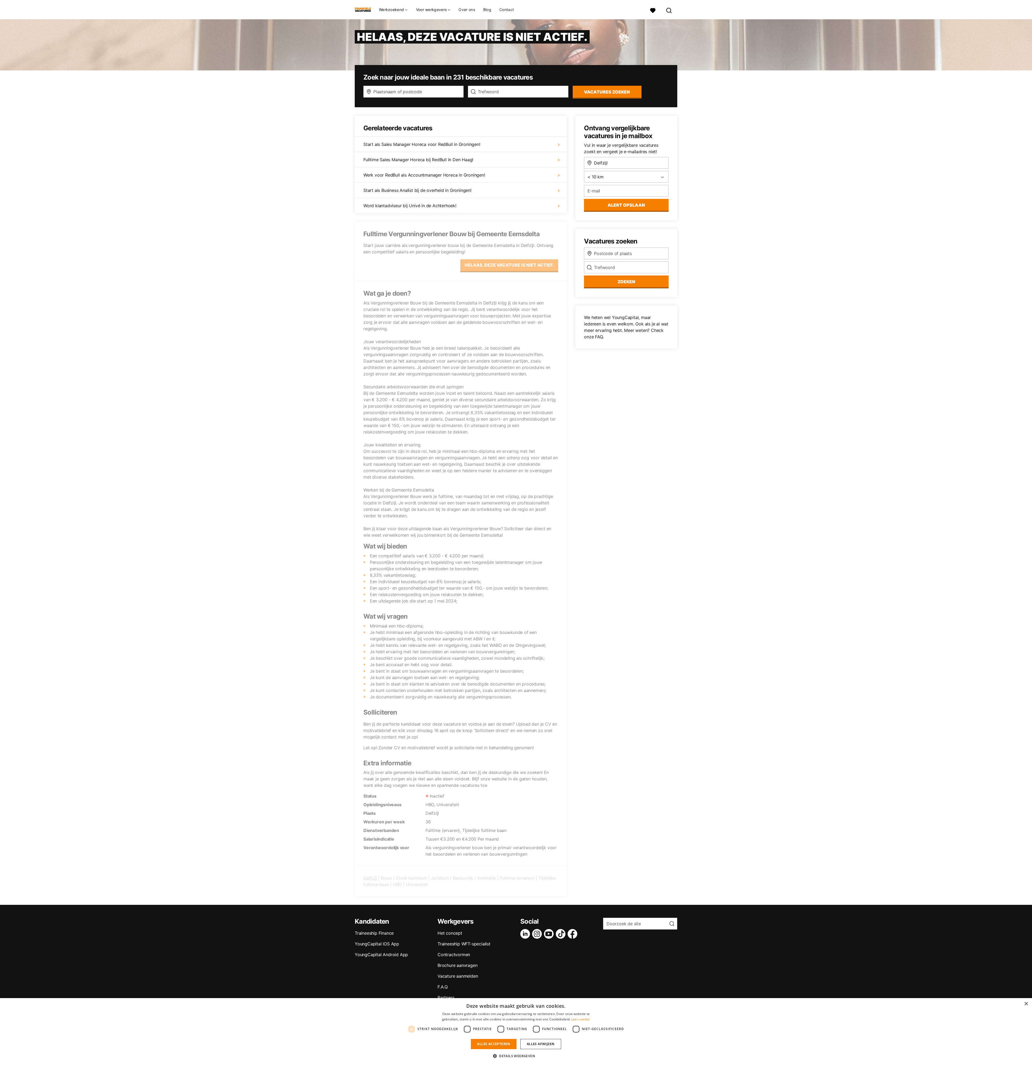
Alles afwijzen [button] (541, 1044)
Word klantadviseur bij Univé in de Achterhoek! (409, 205)
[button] (516, 1056)
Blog (487, 9)
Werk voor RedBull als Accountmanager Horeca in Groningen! (424, 175)
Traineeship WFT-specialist (464, 943)
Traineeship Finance (374, 933)
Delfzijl (370, 878)
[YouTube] (550, 934)
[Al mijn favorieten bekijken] (652, 9)
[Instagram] (538, 934)
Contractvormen (454, 954)
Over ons (466, 9)
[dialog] (516, 1031)
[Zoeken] (669, 9)
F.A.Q (443, 986)
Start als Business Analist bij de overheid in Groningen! (417, 190)
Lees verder (580, 1019)
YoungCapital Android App (381, 954)
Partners (446, 997)
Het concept (450, 933)
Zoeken (626, 281)
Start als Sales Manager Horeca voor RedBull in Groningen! (421, 144)
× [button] (1026, 1004)
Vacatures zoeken (607, 92)
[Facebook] (573, 934)
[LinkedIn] (526, 934)
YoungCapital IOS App (377, 943)
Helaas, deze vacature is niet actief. (509, 265)
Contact (506, 9)
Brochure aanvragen (457, 965)
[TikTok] (562, 934)
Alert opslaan (626, 205)
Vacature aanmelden (458, 976)
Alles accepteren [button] (493, 1044)
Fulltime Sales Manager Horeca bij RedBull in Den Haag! (418, 159)
